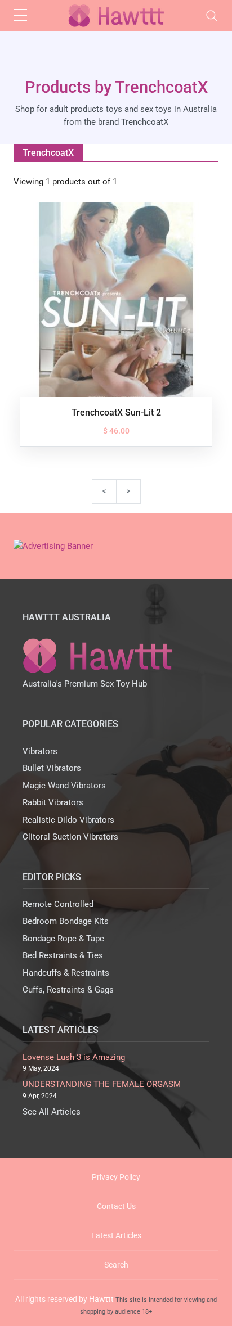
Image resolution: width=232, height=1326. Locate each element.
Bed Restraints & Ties (63, 955)
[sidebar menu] (20, 16)
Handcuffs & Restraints (66, 973)
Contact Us (116, 1206)
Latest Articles (116, 1235)
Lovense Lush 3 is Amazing (74, 1057)
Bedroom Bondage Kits (66, 921)
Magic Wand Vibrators (64, 786)
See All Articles (52, 1112)
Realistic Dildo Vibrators (68, 820)
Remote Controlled (58, 904)
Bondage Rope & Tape (63, 938)
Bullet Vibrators (52, 768)
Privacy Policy (116, 1176)
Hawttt (101, 1299)
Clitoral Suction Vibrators (70, 837)
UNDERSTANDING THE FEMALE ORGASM (102, 1084)
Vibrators (40, 751)
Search (116, 1264)
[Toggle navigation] (211, 16)
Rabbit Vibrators (53, 802)
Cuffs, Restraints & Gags (68, 990)
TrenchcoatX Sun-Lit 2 (116, 412)
